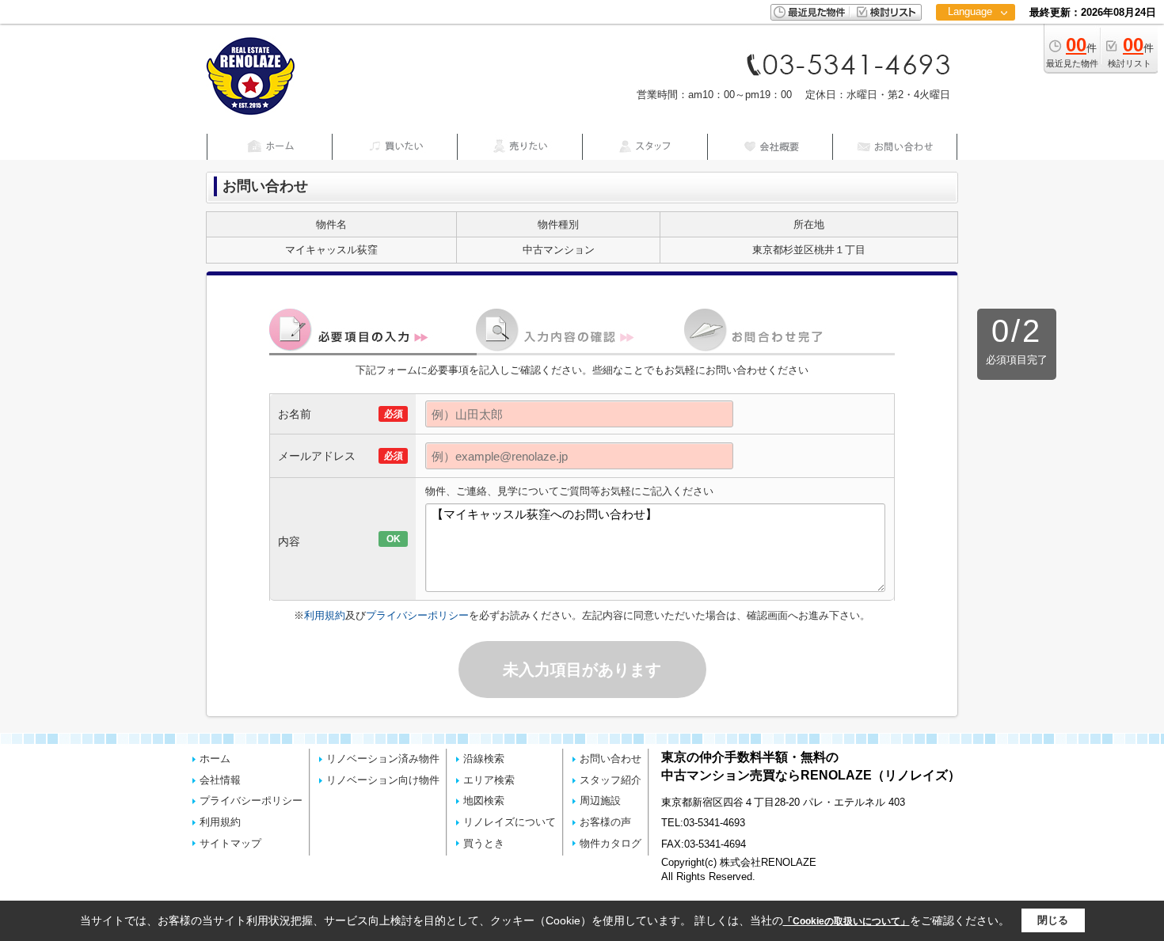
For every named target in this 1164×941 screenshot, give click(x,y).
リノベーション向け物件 (382, 780)
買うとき (483, 843)
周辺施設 (600, 800)
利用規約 (324, 615)
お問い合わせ (610, 759)
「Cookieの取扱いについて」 (846, 921)
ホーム (215, 759)
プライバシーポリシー (417, 615)
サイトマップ (230, 843)
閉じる (1052, 920)
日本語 (975, 45)
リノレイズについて (509, 822)
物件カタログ (610, 843)
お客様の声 (605, 822)
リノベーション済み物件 (382, 759)
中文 (970, 63)
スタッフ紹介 (610, 780)
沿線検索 (483, 759)
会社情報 (220, 780)
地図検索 (483, 800)
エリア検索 (489, 780)
